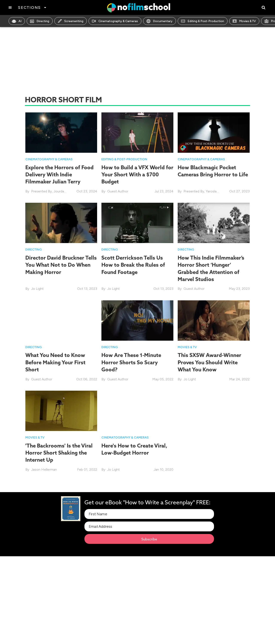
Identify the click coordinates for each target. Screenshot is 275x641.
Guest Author (117, 191)
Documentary (163, 21)
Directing (43, 21)
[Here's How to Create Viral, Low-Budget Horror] (137, 410)
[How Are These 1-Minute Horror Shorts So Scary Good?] (137, 320)
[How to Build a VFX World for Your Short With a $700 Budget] (137, 132)
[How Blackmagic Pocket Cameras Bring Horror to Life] (214, 132)
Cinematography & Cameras (118, 21)
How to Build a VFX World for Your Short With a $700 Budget (137, 174)
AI (19, 21)
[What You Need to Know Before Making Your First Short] (61, 320)
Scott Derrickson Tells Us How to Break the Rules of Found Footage (133, 264)
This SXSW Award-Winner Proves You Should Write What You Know (209, 362)
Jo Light (37, 289)
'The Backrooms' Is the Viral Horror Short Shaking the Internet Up (59, 452)
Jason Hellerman (44, 469)
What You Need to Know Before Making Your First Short (55, 362)
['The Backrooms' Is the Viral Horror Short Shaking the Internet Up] (61, 410)
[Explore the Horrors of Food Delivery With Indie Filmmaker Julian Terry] (61, 132)
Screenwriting (73, 21)
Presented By (41, 191)
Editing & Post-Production (206, 21)
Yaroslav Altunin (218, 191)
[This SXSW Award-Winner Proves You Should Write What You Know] (214, 320)
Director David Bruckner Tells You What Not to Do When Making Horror (61, 264)
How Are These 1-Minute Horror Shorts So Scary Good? (131, 362)
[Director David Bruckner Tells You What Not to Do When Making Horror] (61, 223)
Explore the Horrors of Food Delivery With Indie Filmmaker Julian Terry (59, 174)
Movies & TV (247, 21)
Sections (29, 7)
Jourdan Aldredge (66, 191)
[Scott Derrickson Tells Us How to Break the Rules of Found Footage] (137, 223)
